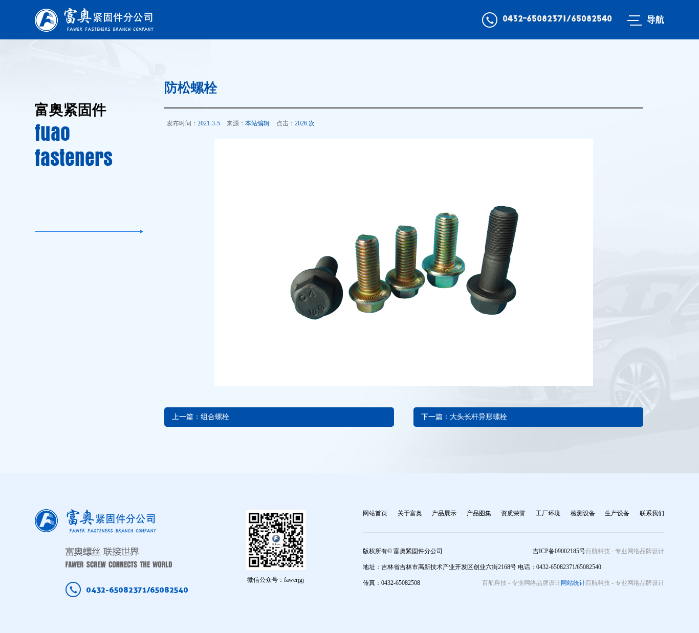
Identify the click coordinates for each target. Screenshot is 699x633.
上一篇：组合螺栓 (200, 417)
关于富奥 (410, 513)
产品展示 (444, 513)
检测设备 (583, 513)
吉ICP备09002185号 (559, 551)
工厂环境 (548, 513)
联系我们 (652, 513)
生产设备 (617, 513)
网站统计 (573, 582)
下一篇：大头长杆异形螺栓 (464, 417)
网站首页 (375, 513)
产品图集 (479, 513)
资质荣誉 (513, 513)
